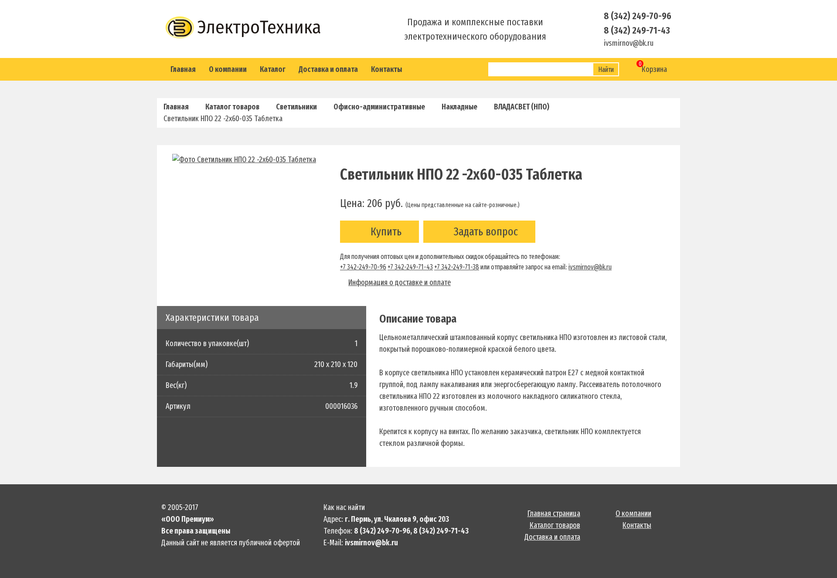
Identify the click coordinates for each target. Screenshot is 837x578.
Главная (183, 69)
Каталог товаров (232, 107)
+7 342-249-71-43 (410, 267)
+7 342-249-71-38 (456, 267)
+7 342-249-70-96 (363, 267)
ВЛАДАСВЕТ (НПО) (521, 107)
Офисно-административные (379, 107)
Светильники (296, 107)
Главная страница (553, 513)
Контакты (386, 69)
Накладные (459, 107)
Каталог (273, 69)
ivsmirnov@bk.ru (590, 267)
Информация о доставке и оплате (399, 282)
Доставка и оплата (328, 69)
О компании (228, 69)
